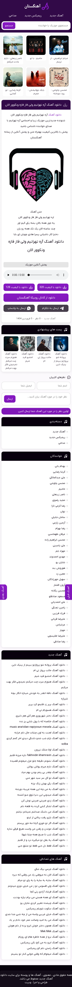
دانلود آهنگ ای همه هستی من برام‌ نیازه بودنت (39, 897)
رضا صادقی (59, 641)
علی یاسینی (59, 545)
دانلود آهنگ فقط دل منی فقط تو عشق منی (41, 846)
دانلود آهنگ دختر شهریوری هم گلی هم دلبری (40, 716)
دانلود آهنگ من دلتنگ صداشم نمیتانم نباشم (40, 812)
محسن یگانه (58, 590)
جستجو (9, 25)
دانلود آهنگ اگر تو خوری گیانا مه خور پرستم (41, 823)
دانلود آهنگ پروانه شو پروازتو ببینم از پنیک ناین (38, 665)
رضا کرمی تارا (58, 506)
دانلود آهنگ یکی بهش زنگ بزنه (48, 783)
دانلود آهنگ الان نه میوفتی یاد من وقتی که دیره (38, 875)
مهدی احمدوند (57, 557)
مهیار (62, 630)
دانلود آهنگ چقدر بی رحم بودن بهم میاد (43, 772)
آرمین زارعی (59, 523)
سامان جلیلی (58, 517)
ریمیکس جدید (33, 15)
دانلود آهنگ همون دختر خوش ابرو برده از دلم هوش (36, 925)
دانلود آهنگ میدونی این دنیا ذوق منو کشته (41, 795)
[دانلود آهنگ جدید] (37, 6)
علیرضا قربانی (58, 619)
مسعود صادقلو (57, 596)
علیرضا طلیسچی (56, 636)
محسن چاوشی (57, 483)
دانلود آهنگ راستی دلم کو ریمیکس (46, 948)
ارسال (10, 399)
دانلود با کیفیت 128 (17, 287)
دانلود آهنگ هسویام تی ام (50, 710)
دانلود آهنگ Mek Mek (53, 931)
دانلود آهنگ (54, 115)
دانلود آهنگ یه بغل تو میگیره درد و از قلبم (41, 840)
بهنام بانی (60, 466)
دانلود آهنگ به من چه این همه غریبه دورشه (40, 789)
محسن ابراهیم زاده (55, 540)
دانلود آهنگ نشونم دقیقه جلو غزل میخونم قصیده (37, 761)
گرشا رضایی (59, 472)
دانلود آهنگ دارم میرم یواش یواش (46, 766)
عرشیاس (60, 624)
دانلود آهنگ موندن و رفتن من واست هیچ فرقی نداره (36, 829)
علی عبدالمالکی (57, 477)
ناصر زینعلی (58, 494)
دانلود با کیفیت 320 (50, 287)
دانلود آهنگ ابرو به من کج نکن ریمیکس (42, 942)
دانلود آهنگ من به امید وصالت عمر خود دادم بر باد (37, 920)
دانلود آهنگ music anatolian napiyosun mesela (37, 727)
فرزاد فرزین (59, 613)
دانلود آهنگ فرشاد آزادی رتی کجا (47, 892)
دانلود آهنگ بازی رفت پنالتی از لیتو (46, 817)
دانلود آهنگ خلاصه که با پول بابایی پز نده (42, 721)
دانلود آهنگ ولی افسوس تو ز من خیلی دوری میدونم (36, 886)
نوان (62, 511)
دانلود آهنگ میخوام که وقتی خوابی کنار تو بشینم (38, 954)
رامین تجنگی (58, 607)
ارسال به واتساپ (17, 308)
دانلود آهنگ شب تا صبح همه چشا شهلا (43, 834)
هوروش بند (58, 568)
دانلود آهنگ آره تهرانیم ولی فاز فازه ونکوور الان (33, 105)
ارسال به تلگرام (50, 308)
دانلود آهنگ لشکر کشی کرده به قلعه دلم (42, 806)
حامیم (62, 489)
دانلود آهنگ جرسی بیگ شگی (49, 869)
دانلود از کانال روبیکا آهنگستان (36, 298)
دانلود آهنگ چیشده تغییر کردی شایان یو (42, 903)
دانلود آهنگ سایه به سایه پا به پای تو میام (41, 880)
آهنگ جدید (56, 15)
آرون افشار (59, 585)
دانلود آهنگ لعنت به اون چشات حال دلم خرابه (39, 732)
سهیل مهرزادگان (56, 579)
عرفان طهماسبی (56, 534)
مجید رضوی (58, 500)
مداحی (12, 15)
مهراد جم (60, 551)
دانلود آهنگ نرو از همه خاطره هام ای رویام (41, 937)
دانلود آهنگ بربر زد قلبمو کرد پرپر (46, 704)
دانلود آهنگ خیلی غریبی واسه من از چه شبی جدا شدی (35, 914)
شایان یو (60, 562)
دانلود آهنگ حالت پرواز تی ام (49, 670)
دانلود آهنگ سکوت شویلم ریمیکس (45, 908)
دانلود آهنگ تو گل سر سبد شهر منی (45, 778)
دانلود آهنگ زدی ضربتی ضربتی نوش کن (43, 800)
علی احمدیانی (58, 602)
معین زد (60, 574)
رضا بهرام (60, 528)
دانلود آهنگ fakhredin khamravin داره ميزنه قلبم (37, 755)
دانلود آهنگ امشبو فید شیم (50, 676)
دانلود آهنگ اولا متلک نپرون (49, 750)
